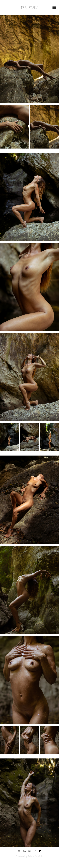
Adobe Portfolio (35, 856)
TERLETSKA (29, 7)
